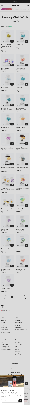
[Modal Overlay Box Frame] (12, 390)
